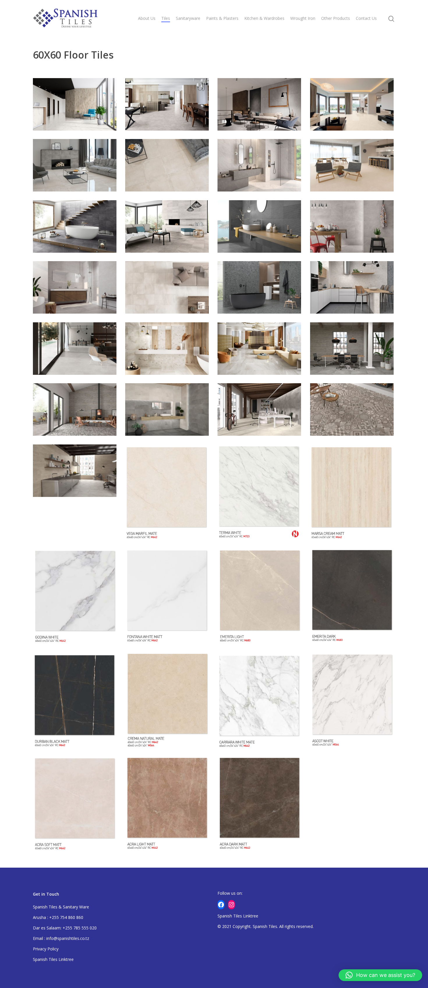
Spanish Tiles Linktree (53, 959)
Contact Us (366, 18)
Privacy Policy (46, 949)
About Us (146, 18)
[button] (380, 975)
